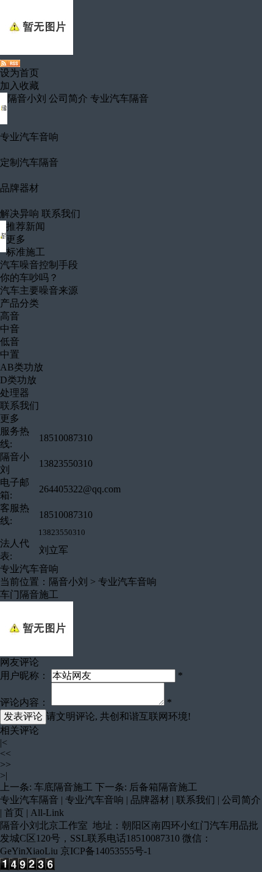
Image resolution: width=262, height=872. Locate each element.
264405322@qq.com (80, 489)
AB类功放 (21, 367)
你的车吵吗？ (29, 277)
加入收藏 (19, 85)
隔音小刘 (26, 98)
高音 (9, 316)
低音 (9, 341)
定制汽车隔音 (29, 162)
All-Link (47, 812)
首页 (14, 812)
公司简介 (68, 98)
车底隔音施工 (63, 787)
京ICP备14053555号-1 (106, 851)
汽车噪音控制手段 (39, 265)
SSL (78, 838)
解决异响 (19, 213)
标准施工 (25, 252)
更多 (16, 239)
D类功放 (18, 380)
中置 (9, 354)
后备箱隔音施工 (163, 787)
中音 (9, 329)
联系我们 (60, 213)
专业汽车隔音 (119, 98)
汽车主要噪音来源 (39, 290)
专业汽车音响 (29, 137)
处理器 (14, 393)
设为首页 (19, 73)
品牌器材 (19, 188)
